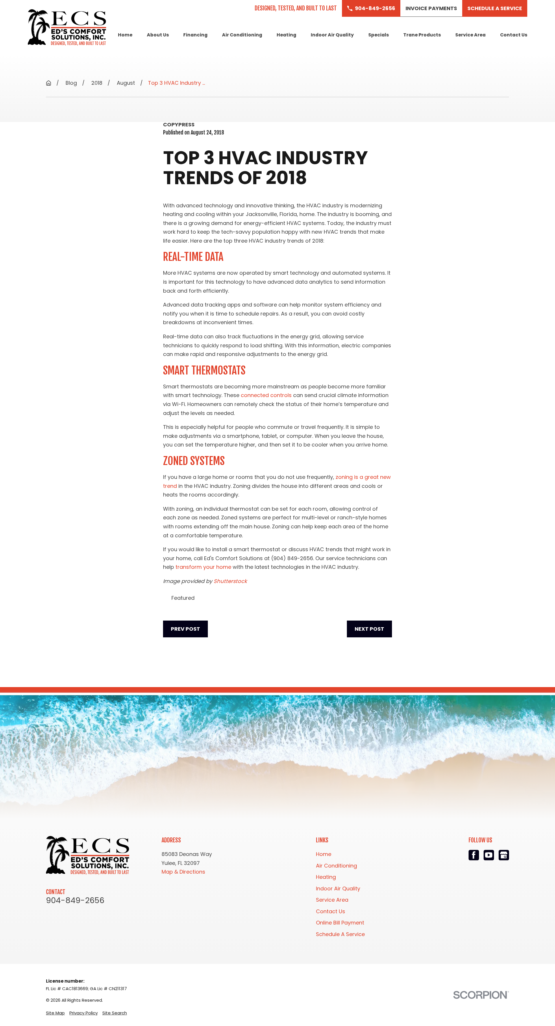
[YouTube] (489, 855)
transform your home (203, 567)
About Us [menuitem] (158, 35)
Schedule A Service (340, 934)
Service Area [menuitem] (470, 35)
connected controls (266, 395)
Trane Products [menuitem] (422, 35)
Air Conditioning (336, 865)
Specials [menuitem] (378, 35)
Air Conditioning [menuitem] (242, 35)
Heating (326, 877)
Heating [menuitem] (286, 35)
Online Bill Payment (340, 922)
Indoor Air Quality (338, 888)
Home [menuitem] (125, 35)
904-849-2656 (75, 900)
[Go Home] (48, 83)
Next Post (369, 628)
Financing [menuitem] (195, 35)
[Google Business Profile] (504, 855)
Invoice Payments (431, 8)
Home (323, 854)
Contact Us (330, 911)
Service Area (332, 899)
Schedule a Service (494, 8)
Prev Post (185, 628)
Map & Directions (183, 871)
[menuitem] (55, 1013)
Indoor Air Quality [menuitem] (332, 35)
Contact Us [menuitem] (513, 35)
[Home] (67, 27)
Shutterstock (230, 581)
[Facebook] (474, 855)
